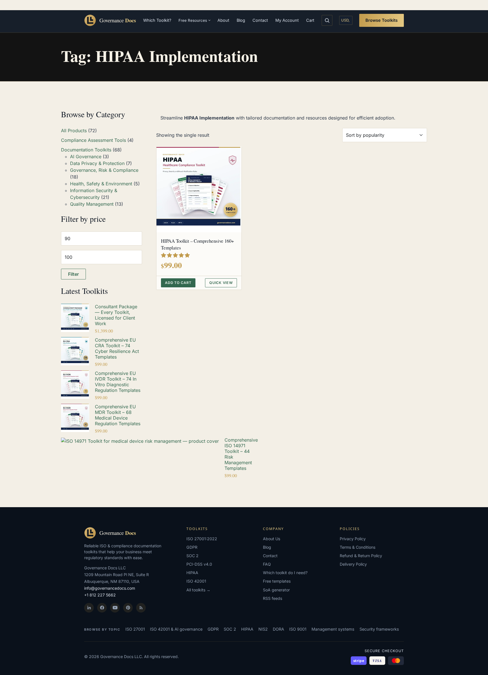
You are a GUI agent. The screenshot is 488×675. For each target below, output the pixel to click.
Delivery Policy (353, 564)
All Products (74, 130)
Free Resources (192, 20)
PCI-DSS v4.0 (199, 564)
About (223, 20)
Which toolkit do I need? (285, 572)
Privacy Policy (353, 538)
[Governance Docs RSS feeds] (141, 608)
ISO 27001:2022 (201, 538)
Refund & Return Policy (361, 555)
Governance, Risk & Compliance (104, 170)
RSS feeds (272, 598)
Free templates (277, 581)
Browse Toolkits (381, 20)
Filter (73, 274)
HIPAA (192, 572)
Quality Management (92, 204)
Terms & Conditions (357, 547)
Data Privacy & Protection (97, 163)
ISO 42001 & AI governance (176, 629)
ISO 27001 (135, 629)
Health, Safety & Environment (101, 183)
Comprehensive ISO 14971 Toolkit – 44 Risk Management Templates (241, 454)
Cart (310, 20)
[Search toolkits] (327, 20)
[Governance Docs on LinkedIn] (89, 608)
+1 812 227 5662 (100, 594)
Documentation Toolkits (86, 150)
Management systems (332, 629)
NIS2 (263, 629)
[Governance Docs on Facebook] (102, 608)
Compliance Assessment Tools (93, 140)
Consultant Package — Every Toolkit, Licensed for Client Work (116, 315)
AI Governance (85, 156)
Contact (260, 20)
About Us (271, 538)
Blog (241, 20)
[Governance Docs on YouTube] (115, 608)
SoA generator (276, 589)
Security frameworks (379, 629)
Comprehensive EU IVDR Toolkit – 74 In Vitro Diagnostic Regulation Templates (117, 381)
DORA (278, 629)
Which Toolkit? (157, 20)
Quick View (221, 283)
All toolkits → (198, 589)
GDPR (191, 547)
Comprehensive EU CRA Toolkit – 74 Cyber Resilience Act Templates (117, 348)
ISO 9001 (297, 629)
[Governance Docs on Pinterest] (128, 608)
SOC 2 (192, 555)
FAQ (267, 564)
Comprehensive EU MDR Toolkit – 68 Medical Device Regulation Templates (117, 415)
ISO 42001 (196, 581)
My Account (287, 20)
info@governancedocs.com (109, 588)
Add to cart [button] (178, 283)
